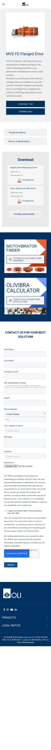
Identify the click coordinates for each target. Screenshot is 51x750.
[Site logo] (25, 4)
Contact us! (25, 104)
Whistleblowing (28, 642)
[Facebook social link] (4, 610)
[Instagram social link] (8, 610)
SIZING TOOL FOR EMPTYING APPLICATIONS (26, 300)
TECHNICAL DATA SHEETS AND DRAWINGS (27, 259)
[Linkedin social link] (16, 610)
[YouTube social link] (12, 610)
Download (25, 111)
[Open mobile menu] (3, 4)
